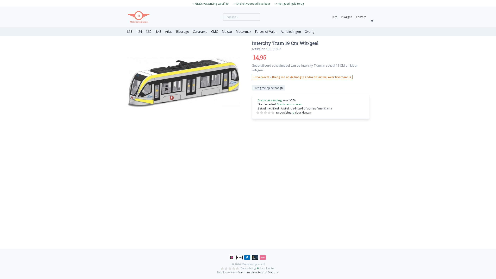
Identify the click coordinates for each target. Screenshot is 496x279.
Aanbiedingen (291, 31)
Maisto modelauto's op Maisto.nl (258, 272)
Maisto (227, 31)
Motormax (243, 31)
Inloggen (346, 17)
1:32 (149, 31)
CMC (214, 31)
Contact (361, 17)
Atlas (168, 31)
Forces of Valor (266, 31)
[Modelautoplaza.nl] (138, 17)
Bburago (182, 31)
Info (334, 17)
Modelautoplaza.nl (253, 264)
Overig (309, 31)
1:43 (158, 31)
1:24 (139, 31)
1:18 (129, 31)
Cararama (200, 31)
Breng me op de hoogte (268, 88)
